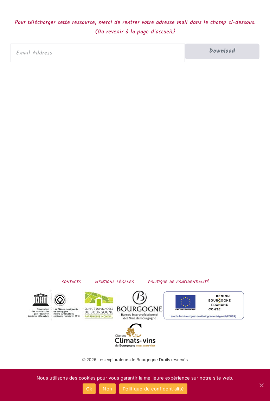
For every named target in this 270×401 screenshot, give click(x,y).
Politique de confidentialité (178, 282)
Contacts (71, 282)
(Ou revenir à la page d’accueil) (135, 31)
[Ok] (261, 385)
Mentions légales (114, 282)
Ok (89, 389)
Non (107, 389)
